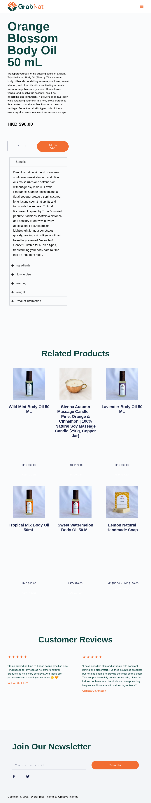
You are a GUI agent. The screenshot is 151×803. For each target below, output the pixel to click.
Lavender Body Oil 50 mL (122, 409)
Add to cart (53, 146)
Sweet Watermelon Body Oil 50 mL (75, 527)
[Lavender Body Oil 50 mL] (122, 384)
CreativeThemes (68, 796)
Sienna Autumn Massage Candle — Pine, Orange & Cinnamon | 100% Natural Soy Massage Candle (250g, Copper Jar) (75, 421)
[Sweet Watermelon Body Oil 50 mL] (75, 502)
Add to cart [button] (29, 474)
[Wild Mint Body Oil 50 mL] (29, 384)
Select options (122, 589)
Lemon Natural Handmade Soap (122, 527)
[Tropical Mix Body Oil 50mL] (29, 502)
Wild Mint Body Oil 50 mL (29, 409)
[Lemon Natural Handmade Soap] (122, 502)
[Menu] (141, 6)
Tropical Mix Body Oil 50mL (29, 527)
